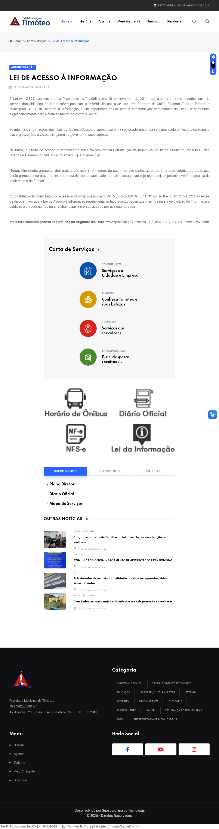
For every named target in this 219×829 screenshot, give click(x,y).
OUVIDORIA (175, 701)
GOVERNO (123, 701)
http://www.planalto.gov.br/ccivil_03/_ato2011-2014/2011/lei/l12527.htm (153, 222)
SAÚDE (150, 710)
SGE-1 (77, 572)
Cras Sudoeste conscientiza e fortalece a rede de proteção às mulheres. (123, 601)
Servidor (109, 321)
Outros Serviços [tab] (65, 471)
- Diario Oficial (60, 494)
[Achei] (194, 21)
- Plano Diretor (61, 484)
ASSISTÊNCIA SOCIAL (84, 531)
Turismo (153, 21)
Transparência (113, 350)
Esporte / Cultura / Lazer (158, 692)
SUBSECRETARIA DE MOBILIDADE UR (155, 719)
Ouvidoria (174, 21)
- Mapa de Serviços (65, 504)
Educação (123, 692)
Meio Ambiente (128, 21)
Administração (37, 41)
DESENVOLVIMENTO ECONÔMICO (171, 683)
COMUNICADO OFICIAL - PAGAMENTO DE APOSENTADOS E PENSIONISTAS (123, 560)
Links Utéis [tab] (153, 471)
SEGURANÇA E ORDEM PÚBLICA (184, 710)
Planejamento (126, 710)
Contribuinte (112, 264)
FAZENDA (78, 554)
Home (65, 21)
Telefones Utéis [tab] (109, 471)
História (86, 21)
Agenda (104, 21)
